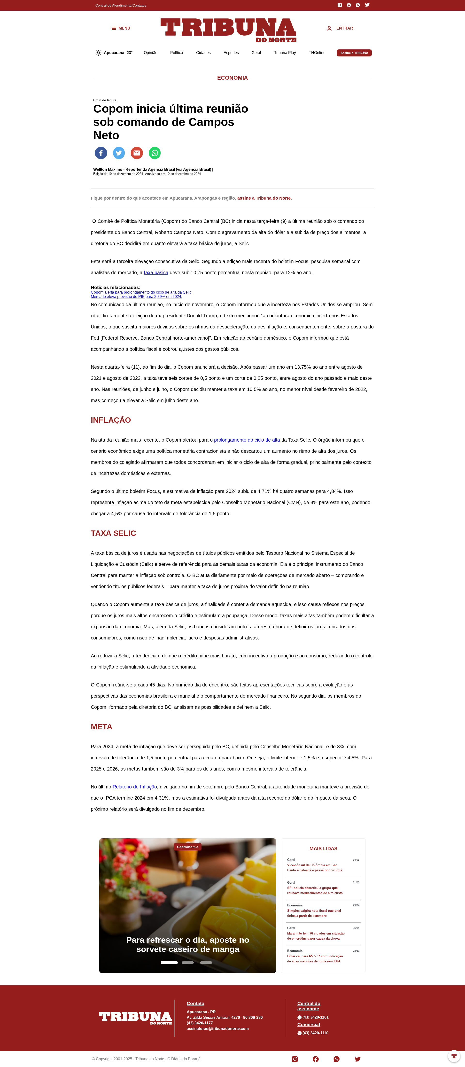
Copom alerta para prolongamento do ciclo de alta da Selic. (142, 292)
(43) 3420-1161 (315, 1017)
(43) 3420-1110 (315, 1033)
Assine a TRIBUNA (354, 53)
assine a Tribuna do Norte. (264, 198)
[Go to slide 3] (206, 962)
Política (176, 53)
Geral (256, 53)
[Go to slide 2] (188, 962)
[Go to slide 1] (169, 962)
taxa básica (156, 272)
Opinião (150, 53)
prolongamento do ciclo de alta (247, 440)
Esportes (231, 53)
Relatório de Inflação (135, 786)
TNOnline (317, 53)
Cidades (203, 53)
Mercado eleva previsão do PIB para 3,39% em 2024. (136, 297)
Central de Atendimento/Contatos (120, 5)
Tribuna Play (285, 53)
